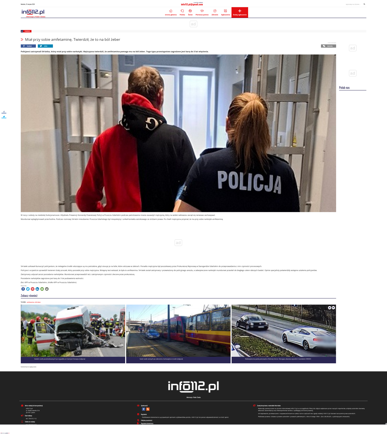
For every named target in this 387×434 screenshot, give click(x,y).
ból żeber (38, 302)
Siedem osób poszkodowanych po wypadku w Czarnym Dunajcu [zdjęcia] (59, 359)
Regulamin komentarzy (147, 423)
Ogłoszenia (225, 15)
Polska (182, 15)
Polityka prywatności (146, 420)
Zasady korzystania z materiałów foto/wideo (269, 405)
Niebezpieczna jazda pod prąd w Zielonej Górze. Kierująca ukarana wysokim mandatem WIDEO (278, 359)
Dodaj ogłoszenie (240, 15)
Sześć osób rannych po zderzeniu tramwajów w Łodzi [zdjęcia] (161, 359)
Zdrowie (215, 15)
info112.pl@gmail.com (192, 4)
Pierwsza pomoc (202, 15)
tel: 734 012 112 (31, 418)
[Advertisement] (193, 429)
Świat (190, 15)
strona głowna (171, 15)
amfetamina (30, 302)
